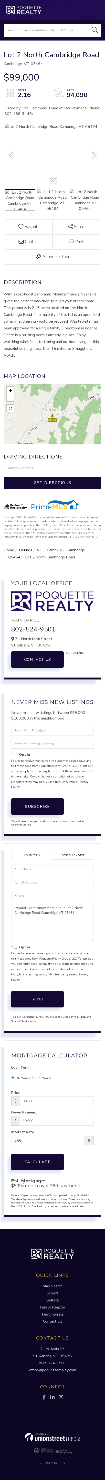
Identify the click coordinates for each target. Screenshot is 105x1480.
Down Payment (24, 1112)
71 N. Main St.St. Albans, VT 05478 (52, 1352)
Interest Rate (22, 1132)
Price (15, 1092)
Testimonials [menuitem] (52, 1314)
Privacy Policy (78, 1017)
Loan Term (20, 1067)
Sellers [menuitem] (52, 1300)
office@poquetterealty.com (52, 1370)
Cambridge (76, 550)
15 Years (44, 1078)
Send (38, 999)
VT (39, 550)
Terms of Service (20, 1021)
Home (9, 550)
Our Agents (75, 653)
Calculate (37, 1162)
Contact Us (37, 659)
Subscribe (37, 806)
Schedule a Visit (73, 855)
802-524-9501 (33, 629)
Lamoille (54, 550)
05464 (14, 557)
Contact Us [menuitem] (52, 1321)
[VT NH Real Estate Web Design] (52, 1437)
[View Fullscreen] (10, 408)
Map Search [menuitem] (52, 1286)
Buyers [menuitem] (53, 1293)
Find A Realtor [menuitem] (52, 1307)
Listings (25, 550)
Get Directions (53, 482)
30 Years (23, 1078)
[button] (94, 30)
